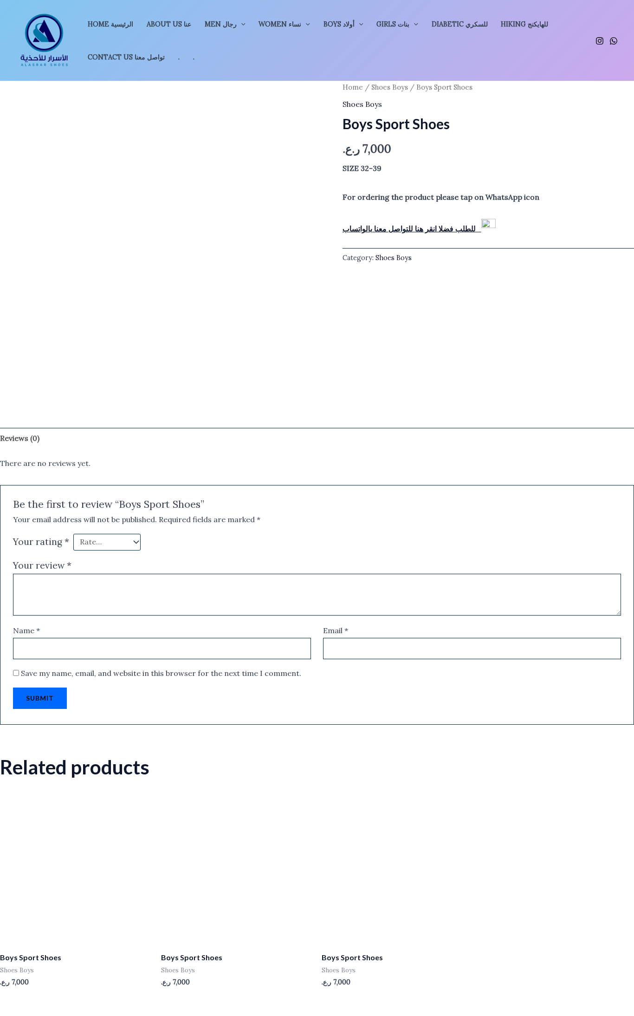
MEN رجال (221, 24)
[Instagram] (599, 41)
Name (26, 630)
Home (353, 87)
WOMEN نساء (280, 24)
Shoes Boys (389, 87)
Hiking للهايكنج (524, 24)
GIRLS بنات (392, 24)
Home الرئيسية (110, 24)
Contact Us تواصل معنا (126, 57)
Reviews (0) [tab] (19, 438)
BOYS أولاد (339, 24)
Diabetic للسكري (460, 24)
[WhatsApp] (613, 41)
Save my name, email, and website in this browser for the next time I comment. (161, 673)
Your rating (41, 541)
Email (335, 630)
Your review (42, 565)
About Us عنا (169, 24)
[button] (241, 24)
